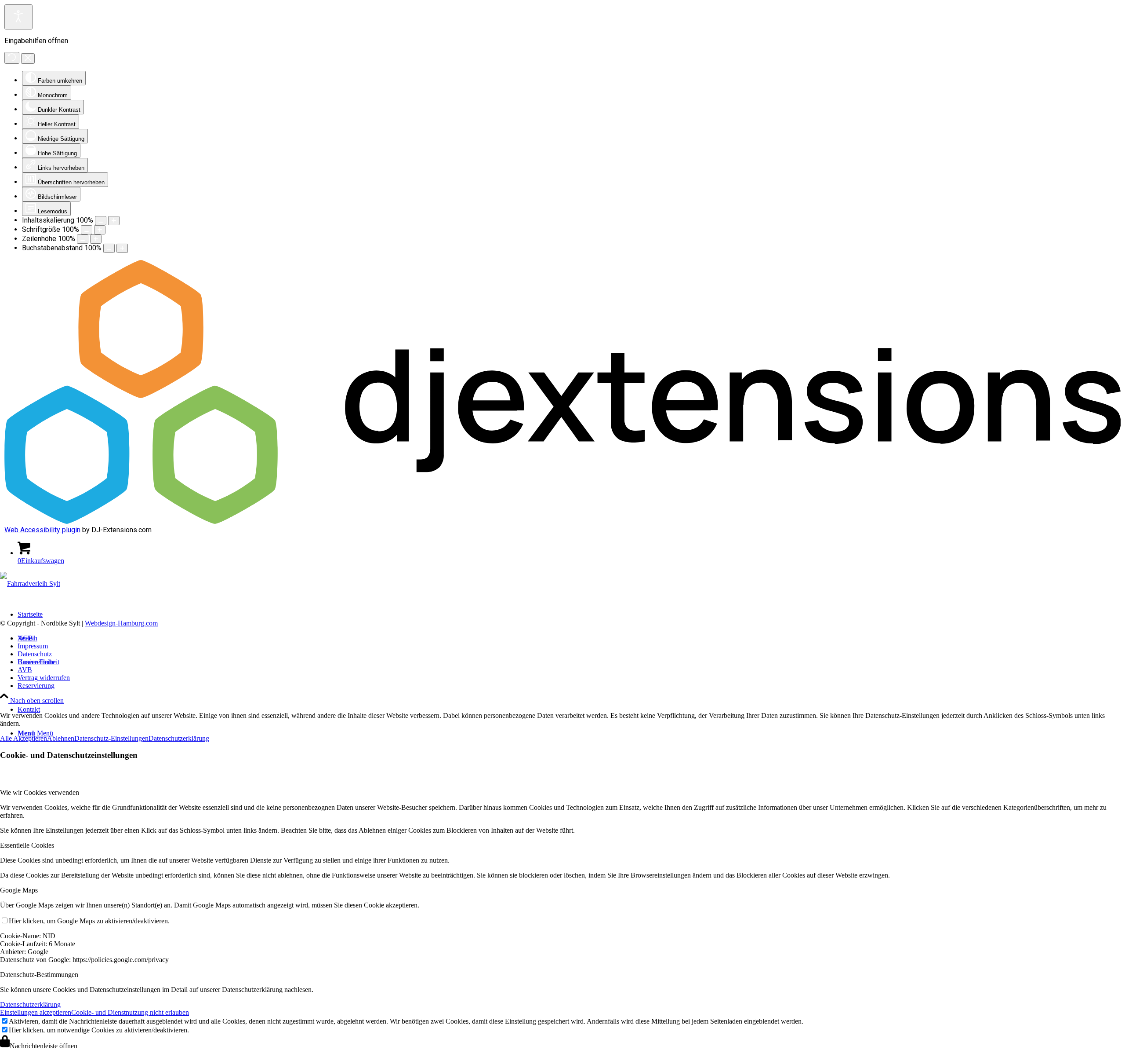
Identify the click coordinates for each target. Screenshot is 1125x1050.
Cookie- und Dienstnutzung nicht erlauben (130, 1012)
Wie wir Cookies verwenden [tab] (39, 792)
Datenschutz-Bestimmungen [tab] (39, 974)
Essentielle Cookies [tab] (27, 845)
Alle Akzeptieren (23, 738)
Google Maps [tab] (19, 890)
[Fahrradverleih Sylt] (30, 583)
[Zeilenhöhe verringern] (82, 239)
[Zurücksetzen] (11, 58)
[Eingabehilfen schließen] (28, 58)
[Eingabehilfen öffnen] (18, 16)
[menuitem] (571, 686)
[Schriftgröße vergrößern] (99, 229)
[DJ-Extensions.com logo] (562, 521)
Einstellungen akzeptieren (35, 1012)
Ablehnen (60, 738)
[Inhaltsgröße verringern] (100, 220)
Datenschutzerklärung (179, 738)
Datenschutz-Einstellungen (111, 738)
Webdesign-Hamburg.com (121, 623)
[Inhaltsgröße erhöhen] (114, 220)
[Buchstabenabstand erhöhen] (122, 248)
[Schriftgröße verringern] (86, 229)
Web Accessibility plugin (42, 530)
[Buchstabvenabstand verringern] (109, 248)
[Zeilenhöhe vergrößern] (96, 239)
